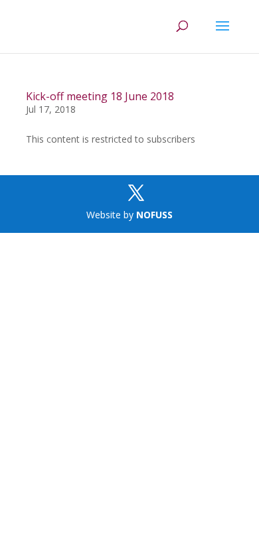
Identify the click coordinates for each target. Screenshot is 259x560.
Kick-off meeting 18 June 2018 (100, 96)
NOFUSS (154, 214)
